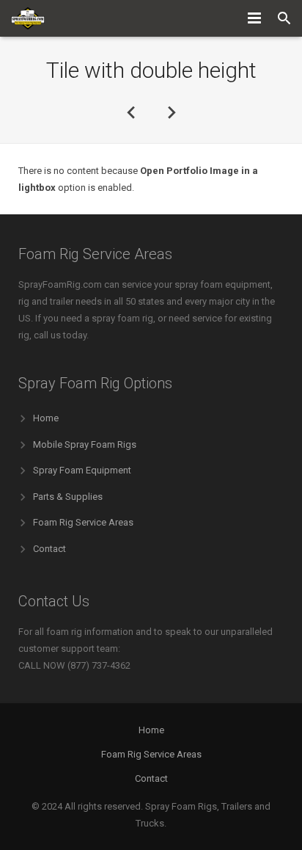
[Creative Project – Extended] (131, 111)
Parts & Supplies (68, 496)
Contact (49, 548)
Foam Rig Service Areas (83, 522)
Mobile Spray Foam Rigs (84, 444)
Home (46, 418)
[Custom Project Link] (171, 111)
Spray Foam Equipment (82, 470)
